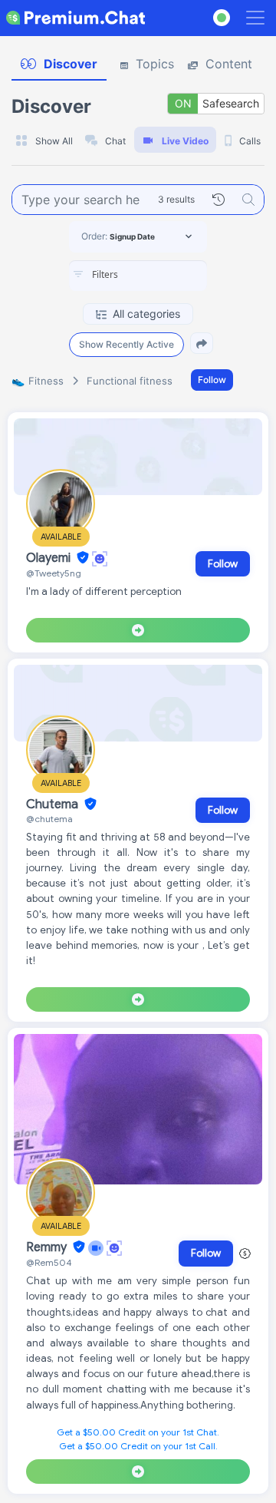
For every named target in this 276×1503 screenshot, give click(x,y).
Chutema (53, 804)
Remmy (48, 1247)
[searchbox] (161, 274)
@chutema (49, 818)
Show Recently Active (126, 344)
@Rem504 (49, 1262)
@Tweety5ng (53, 573)
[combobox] (138, 275)
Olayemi (50, 558)
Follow (212, 379)
